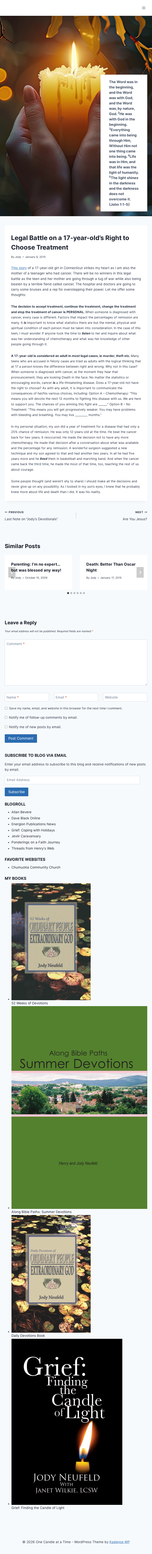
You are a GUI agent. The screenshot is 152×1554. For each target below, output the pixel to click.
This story (19, 268)
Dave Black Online (25, 818)
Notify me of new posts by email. (35, 727)
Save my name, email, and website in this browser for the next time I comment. (66, 708)
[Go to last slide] (11, 572)
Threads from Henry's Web (32, 848)
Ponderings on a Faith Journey (35, 842)
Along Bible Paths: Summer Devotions (41, 1212)
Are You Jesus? (135, 516)
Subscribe (16, 792)
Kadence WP (119, 1542)
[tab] (68, 593)
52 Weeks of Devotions (29, 1003)
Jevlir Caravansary (26, 836)
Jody (18, 256)
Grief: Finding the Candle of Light (37, 1508)
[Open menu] (143, 8)
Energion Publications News (33, 824)
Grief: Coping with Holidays (33, 830)
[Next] (140, 572)
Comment (16, 644)
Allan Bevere (21, 812)
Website (111, 697)
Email (61, 697)
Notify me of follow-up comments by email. (43, 717)
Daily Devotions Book (28, 1336)
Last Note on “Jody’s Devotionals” (31, 516)
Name (13, 697)
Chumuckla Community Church (35, 867)
